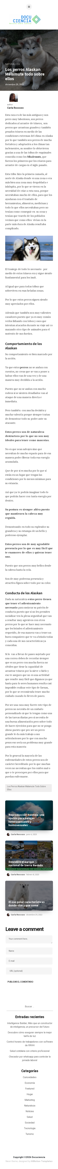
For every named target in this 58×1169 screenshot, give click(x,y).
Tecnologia (29, 1128)
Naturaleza (12, 64)
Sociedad (30, 1123)
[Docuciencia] (29, 27)
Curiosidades (29, 1077)
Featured (29, 1088)
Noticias (30, 1111)
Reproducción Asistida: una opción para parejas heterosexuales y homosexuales (26, 820)
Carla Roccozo (15, 108)
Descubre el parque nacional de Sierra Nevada (25, 863)
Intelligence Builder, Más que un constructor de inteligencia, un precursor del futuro (29, 1025)
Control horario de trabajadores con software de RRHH (30, 1043)
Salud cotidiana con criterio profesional (30, 1051)
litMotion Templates (41, 1161)
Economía (30, 1083)
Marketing (30, 1100)
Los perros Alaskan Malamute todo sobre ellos (26, 788)
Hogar (30, 1094)
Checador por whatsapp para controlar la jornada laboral (30, 1058)
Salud (30, 1117)
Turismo (30, 1134)
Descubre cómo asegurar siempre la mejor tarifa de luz (30, 1034)
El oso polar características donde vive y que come (26, 903)
